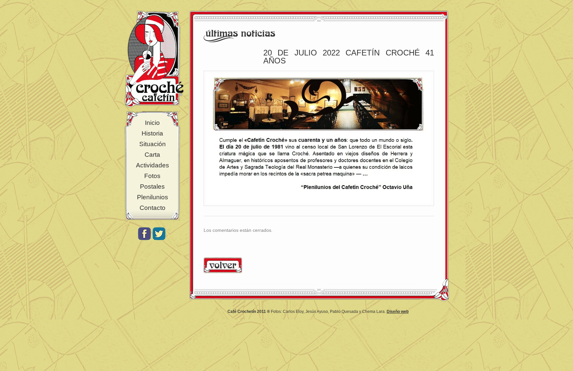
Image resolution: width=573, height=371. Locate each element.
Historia (152, 133)
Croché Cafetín (154, 59)
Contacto (152, 207)
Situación (152, 143)
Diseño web (398, 311)
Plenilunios (152, 197)
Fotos (152, 175)
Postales (152, 186)
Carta (152, 154)
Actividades (152, 165)
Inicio (152, 122)
